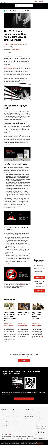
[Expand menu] (46, 2)
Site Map (9, 431)
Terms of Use (20, 431)
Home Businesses (16, 424)
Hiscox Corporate (39, 418)
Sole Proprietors (16, 416)
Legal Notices (27, 431)
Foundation (38, 422)
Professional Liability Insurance (5, 417)
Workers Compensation (6, 423)
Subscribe (24, 398)
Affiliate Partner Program (40, 428)
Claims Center (27, 412)
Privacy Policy (14, 431)
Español (32, 431)
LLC (14, 414)
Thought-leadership (10, 44)
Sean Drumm (16, 49)
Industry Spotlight (9, 325)
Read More (6, 341)
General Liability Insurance (6, 414)
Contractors (15, 422)
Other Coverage (4, 425)
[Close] (46, 442)
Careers (37, 414)
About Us (38, 412)
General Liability (22, 325)
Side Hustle (15, 420)
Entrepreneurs (15, 418)
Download (23, 284)
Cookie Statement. (39, 443)
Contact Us (38, 416)
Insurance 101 (22, 44)
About (36, 1)
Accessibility (4, 431)
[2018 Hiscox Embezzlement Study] (17, 100)
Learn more (20, 339)
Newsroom (38, 424)
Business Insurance (5, 412)
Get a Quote (41, 1)
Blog (25, 418)
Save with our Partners (29, 416)
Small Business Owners (17, 412)
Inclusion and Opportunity (41, 426)
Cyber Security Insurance (6, 421)
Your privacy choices (5, 434)
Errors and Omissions (5, 419)
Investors (38, 420)
